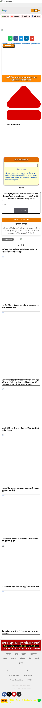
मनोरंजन (22, 658)
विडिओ (37, 658)
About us (19, 671)
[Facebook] (4, 694)
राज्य (16, 654)
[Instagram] (19, 694)
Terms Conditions (17, 680)
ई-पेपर (21, 663)
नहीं (5, 204)
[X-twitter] (9, 694)
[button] (10, 38)
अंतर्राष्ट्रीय (33, 654)
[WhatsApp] (32, 10)
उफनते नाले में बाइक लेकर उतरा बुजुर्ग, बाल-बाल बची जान (20, 587)
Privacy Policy (14, 675)
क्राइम (5, 658)
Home (9, 671)
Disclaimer (28, 675)
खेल (30, 658)
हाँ (4, 201)
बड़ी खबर (8, 654)
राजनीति (13, 658)
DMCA (29, 680)
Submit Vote (21, 210)
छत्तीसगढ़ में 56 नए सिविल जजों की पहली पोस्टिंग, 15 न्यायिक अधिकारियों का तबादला (19, 251)
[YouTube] (36, 10)
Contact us (30, 671)
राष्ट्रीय (24, 654)
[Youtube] (14, 694)
